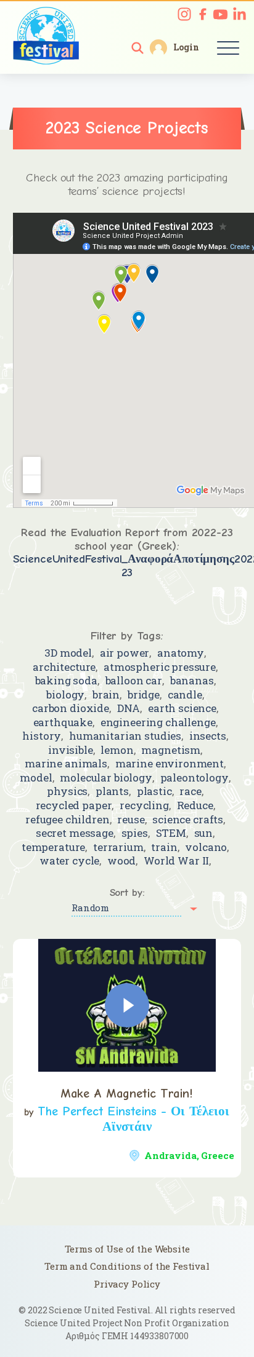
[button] (137, 48)
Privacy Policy (127, 1284)
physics (67, 791)
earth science (182, 708)
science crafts (187, 819)
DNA (129, 708)
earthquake (63, 722)
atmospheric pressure (160, 666)
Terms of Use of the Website (127, 1249)
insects (207, 735)
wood (121, 860)
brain (106, 694)
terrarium (118, 847)
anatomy (180, 652)
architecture (64, 666)
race (190, 791)
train (164, 847)
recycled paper (74, 805)
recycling (144, 805)
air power (125, 652)
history (41, 735)
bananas (192, 680)
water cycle (69, 860)
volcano (206, 847)
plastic (154, 791)
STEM (171, 832)
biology (65, 694)
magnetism (170, 749)
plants (112, 791)
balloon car (133, 680)
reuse (130, 819)
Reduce (195, 805)
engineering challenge (158, 722)
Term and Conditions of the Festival (127, 1266)
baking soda (66, 680)
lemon (116, 749)
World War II (176, 860)
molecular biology (106, 777)
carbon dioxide (70, 708)
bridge (144, 694)
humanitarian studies (125, 735)
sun (203, 832)
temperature (53, 847)
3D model (68, 652)
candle (185, 694)
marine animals (66, 763)
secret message (74, 832)
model (36, 777)
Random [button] (90, 908)
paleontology (194, 777)
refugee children (67, 819)
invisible (70, 749)
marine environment (169, 763)
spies (134, 832)
